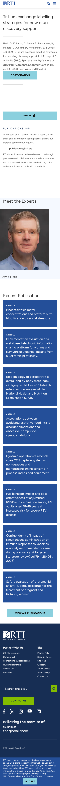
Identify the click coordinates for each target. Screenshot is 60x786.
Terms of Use (43, 669)
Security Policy (44, 657)
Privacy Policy (43, 653)
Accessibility (43, 673)
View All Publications (30, 613)
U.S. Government (11, 653)
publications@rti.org (20, 148)
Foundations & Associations (16, 661)
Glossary (41, 665)
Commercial (9, 657)
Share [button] (27, 115)
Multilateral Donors (12, 665)
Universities (8, 669)
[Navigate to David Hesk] (26, 241)
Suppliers (7, 673)
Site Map (41, 661)
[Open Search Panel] (48, 3)
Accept (31, 781)
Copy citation (20, 75)
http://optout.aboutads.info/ (16, 776)
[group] (26, 244)
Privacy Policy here (41, 771)
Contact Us (42, 676)
